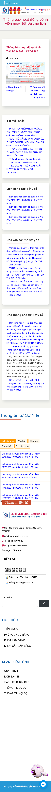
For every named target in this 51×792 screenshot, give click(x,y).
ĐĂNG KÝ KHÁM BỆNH (17, 682)
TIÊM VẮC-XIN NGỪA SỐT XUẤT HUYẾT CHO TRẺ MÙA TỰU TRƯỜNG (24, 169)
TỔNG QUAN (11, 629)
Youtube (17, 550)
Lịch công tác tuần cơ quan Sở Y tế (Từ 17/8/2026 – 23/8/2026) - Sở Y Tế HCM (25, 210)
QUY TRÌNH (11, 671)
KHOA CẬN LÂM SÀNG (17, 645)
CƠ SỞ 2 (45, 10)
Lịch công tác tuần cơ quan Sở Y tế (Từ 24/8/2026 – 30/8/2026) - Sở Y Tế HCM (25, 200)
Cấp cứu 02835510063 (16, 545)
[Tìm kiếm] (44, 603)
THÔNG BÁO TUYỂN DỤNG (23, 162)
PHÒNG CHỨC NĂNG (16, 634)
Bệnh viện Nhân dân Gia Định (33, 10)
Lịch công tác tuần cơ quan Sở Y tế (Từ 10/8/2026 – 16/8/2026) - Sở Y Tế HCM (25, 220)
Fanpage (6, 550)
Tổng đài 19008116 (13, 541)
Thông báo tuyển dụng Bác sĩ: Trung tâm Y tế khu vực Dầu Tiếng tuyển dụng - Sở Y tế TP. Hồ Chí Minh (24, 349)
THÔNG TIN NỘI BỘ (15, 693)
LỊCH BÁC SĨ (11, 676)
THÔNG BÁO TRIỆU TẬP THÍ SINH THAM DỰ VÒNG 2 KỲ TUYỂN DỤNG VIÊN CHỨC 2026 (25, 152)
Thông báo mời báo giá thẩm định (25, 159)
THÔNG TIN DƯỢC (15, 687)
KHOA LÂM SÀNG (14, 640)
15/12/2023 (13, 58)
